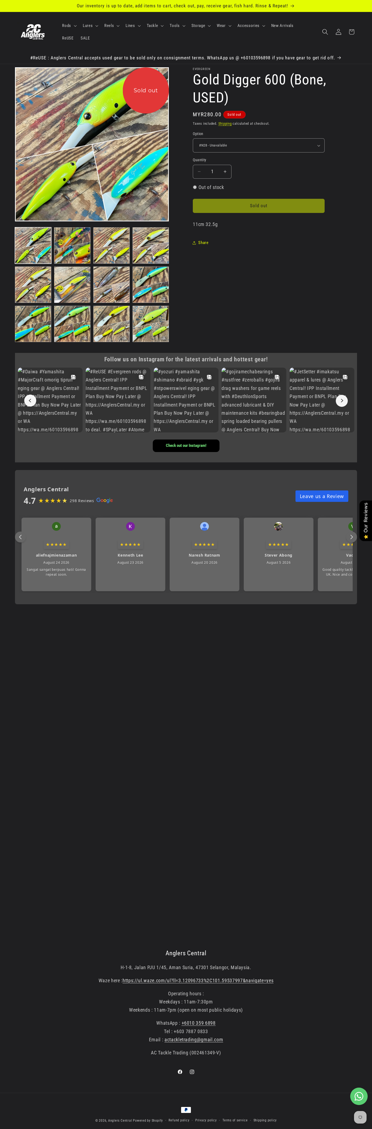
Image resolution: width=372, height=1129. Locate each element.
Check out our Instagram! (186, 445)
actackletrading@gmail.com (193, 1039)
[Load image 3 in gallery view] (111, 245)
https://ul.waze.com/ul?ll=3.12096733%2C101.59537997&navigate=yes (198, 980)
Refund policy (179, 1120)
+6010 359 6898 (199, 1023)
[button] (69, 25)
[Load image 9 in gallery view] (33, 324)
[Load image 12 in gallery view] (151, 324)
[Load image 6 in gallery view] (72, 285)
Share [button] (203, 242)
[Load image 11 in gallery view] (111, 324)
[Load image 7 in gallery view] (111, 285)
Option (198, 134)
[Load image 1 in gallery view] (33, 245)
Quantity (199, 160)
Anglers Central (120, 1120)
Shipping (225, 123)
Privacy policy (206, 1120)
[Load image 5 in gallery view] (33, 285)
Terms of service (235, 1120)
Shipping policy (265, 1120)
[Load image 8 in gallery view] (151, 285)
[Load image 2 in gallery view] (72, 245)
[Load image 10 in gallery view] (72, 324)
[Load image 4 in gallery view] (151, 245)
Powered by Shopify (148, 1120)
